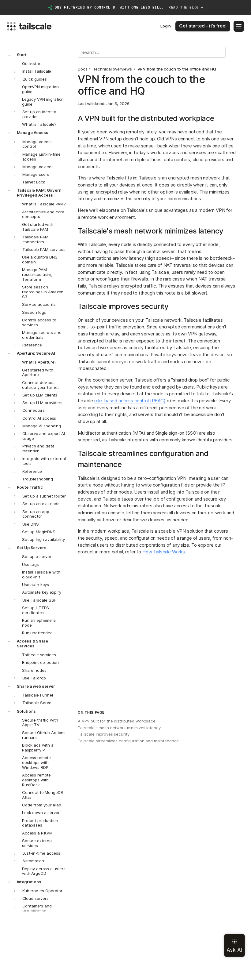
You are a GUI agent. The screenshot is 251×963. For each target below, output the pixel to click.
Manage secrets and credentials (42, 335)
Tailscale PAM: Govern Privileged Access (39, 192)
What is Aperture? (39, 362)
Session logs (34, 312)
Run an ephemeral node (39, 623)
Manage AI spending (41, 425)
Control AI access (39, 418)
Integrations (29, 881)
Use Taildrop (34, 677)
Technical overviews (112, 69)
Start (22, 54)
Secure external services (37, 843)
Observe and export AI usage (43, 436)
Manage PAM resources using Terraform (37, 274)
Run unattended (37, 632)
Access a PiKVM (37, 833)
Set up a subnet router (44, 496)
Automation (33, 860)
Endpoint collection (40, 662)
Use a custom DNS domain (40, 259)
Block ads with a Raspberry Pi (38, 747)
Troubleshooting (37, 478)
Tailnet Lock (33, 181)
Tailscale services (39, 654)
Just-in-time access (41, 853)
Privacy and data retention (38, 448)
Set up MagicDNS (38, 531)
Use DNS (30, 524)
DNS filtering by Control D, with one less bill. (129, 7)
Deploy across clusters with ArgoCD (44, 871)
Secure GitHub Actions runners (44, 735)
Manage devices (38, 166)
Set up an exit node (41, 503)
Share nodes (34, 670)
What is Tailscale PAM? (44, 203)
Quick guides (34, 79)
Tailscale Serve (36, 702)
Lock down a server (41, 812)
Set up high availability (43, 539)
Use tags (30, 564)
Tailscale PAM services (44, 249)
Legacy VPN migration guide (43, 102)
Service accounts (39, 304)
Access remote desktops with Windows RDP (36, 762)
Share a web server (36, 686)
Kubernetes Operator (42, 890)
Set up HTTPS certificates (35, 610)
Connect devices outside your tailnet (40, 385)
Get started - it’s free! (202, 26)
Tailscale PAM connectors (35, 239)
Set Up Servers (32, 547)
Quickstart (32, 63)
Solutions (26, 711)
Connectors (33, 410)
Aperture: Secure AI (36, 353)
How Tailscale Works (163, 552)
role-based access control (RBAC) (130, 401)
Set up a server (36, 556)
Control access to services (39, 322)
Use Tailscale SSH (39, 600)
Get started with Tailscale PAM (37, 227)
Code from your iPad (41, 804)
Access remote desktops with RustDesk (36, 780)
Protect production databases (40, 823)
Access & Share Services (32, 643)
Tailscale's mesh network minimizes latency (119, 727)
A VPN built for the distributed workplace (116, 721)
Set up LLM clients (40, 395)
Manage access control (37, 144)
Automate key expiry (41, 592)
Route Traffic (30, 487)
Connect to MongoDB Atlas (42, 795)
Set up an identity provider (39, 114)
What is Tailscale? (39, 124)
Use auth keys (35, 584)
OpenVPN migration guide (40, 89)
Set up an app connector (35, 514)
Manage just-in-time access (41, 156)
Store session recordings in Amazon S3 (42, 291)
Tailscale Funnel (37, 695)
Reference (32, 344)
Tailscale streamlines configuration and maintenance (128, 740)
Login (165, 26)
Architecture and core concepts (43, 214)
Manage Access (32, 132)
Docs (82, 69)
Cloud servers (35, 898)
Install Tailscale (36, 71)
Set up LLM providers (42, 402)
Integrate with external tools (44, 461)
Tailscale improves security (103, 734)
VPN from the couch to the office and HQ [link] (176, 69)
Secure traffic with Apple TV (40, 722)
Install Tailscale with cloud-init (41, 574)
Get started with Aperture (37, 372)
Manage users (35, 174)
